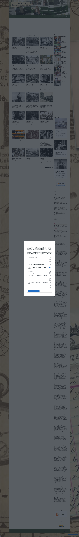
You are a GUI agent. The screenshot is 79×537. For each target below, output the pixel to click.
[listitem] (39, 257)
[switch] (50, 259)
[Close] (54, 243)
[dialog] (39, 268)
